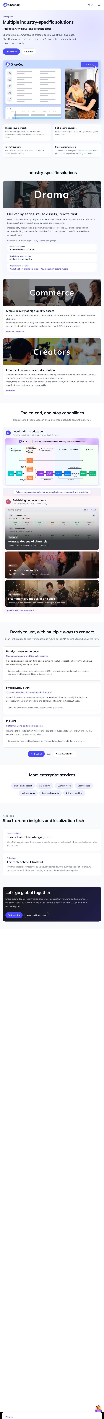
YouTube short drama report (54, 269)
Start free (28, 51)
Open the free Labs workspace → (21, 610)
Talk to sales (11, 51)
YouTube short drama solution (23, 269)
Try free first (36, 754)
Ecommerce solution (15, 331)
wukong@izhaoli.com (36, 915)
